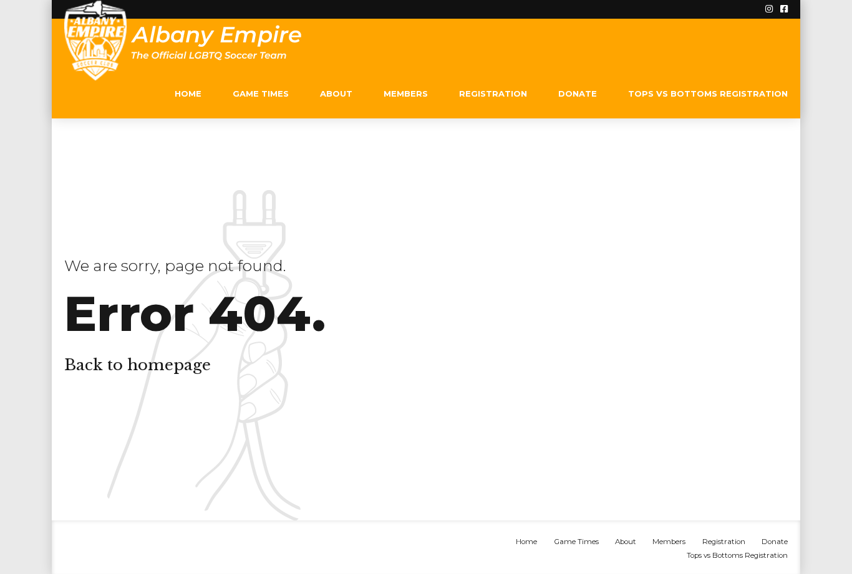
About (336, 93)
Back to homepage (137, 365)
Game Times (261, 93)
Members (406, 93)
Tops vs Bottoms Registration (708, 93)
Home (188, 93)
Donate (577, 93)
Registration (493, 93)
